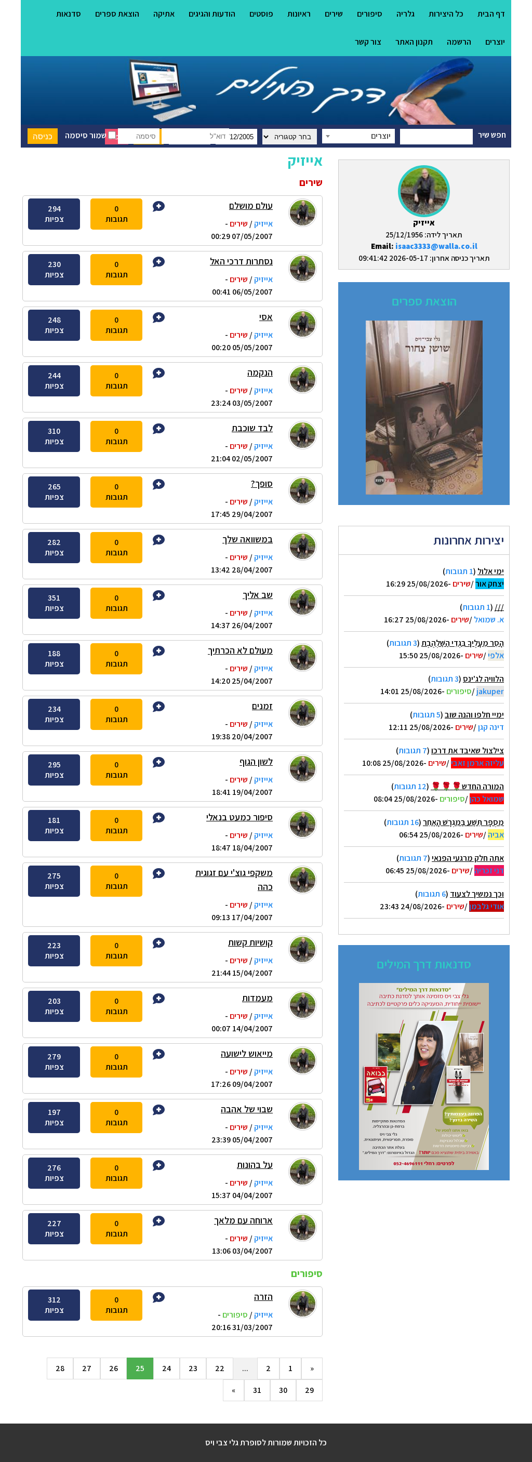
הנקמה (260, 372)
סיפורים (369, 13)
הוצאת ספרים (117, 13)
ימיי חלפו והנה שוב (474, 714)
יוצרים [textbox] (381, 135)
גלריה (405, 13)
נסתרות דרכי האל (241, 261)
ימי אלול (490, 571)
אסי (266, 317)
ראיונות (299, 13)
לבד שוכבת (252, 428)
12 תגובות (410, 786)
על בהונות (255, 1165)
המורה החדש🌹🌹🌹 (467, 786)
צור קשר (368, 41)
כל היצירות (446, 13)
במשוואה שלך (247, 539)
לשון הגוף (256, 761)
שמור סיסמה (86, 135)
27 (86, 1368)
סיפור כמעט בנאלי (239, 817)
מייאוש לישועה (247, 1053)
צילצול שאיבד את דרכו (467, 750)
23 (193, 1368)
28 (60, 1368)
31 (257, 1390)
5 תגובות (427, 714)
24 (166, 1368)
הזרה (263, 1296)
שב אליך (258, 595)
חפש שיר (492, 134)
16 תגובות (403, 822)
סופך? (262, 483)
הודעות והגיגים (212, 13)
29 (309, 1390)
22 (219, 1368)
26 (113, 1368)
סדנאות (68, 13)
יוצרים (495, 41)
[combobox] (358, 136)
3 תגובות (403, 642)
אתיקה (164, 13)
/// (499, 607)
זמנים (262, 706)
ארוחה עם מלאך (243, 1220)
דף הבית (491, 13)
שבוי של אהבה (247, 1109)
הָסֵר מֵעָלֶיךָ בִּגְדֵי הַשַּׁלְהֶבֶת (462, 642)
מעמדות (257, 998)
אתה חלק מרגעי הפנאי (468, 858)
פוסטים (261, 13)
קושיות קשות (250, 942)
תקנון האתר (414, 41)
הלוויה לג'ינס (483, 678)
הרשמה (459, 41)
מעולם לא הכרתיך (240, 650)
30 (283, 1390)
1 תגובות (459, 571)
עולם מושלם (251, 205)
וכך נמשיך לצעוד (477, 893)
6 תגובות (432, 893)
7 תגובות (412, 750)
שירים (334, 13)
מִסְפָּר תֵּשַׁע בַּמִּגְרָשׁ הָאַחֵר (463, 822)
